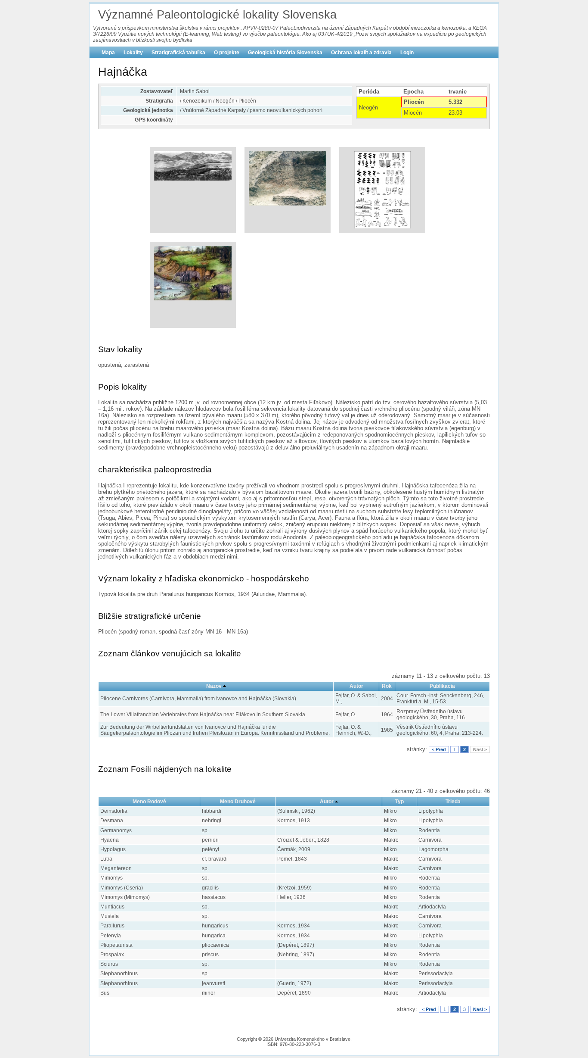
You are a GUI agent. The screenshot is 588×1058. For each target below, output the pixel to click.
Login (407, 53)
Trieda (453, 802)
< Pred (439, 749)
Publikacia (442, 686)
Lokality (133, 53)
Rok (387, 686)
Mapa (108, 53)
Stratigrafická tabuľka (178, 53)
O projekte (226, 53)
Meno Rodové (149, 802)
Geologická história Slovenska (285, 53)
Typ (399, 802)
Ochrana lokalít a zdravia (361, 53)
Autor (356, 686)
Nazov (214, 686)
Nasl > (480, 749)
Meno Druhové (238, 802)
